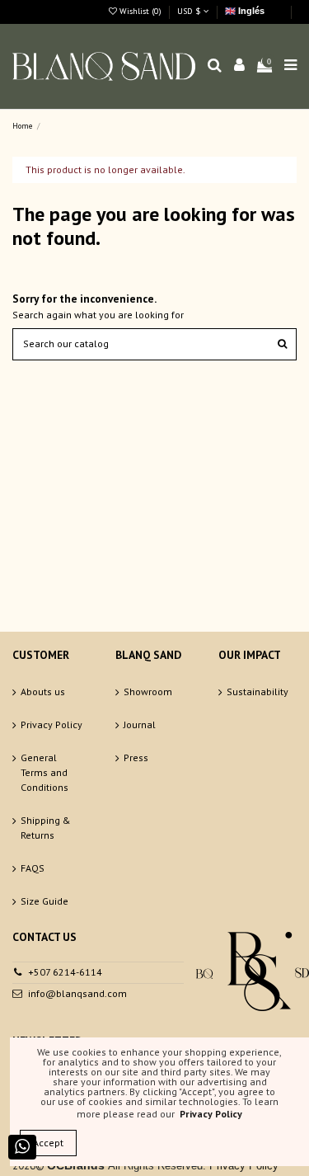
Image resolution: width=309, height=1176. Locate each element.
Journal (140, 724)
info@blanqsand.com (77, 993)
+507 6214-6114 (65, 972)
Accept (48, 1142)
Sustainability (257, 691)
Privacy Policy (51, 724)
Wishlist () (140, 11)
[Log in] (239, 66)
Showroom (148, 691)
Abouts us (43, 691)
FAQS (32, 868)
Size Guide (44, 901)
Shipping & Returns (46, 827)
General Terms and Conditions (44, 772)
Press (136, 757)
